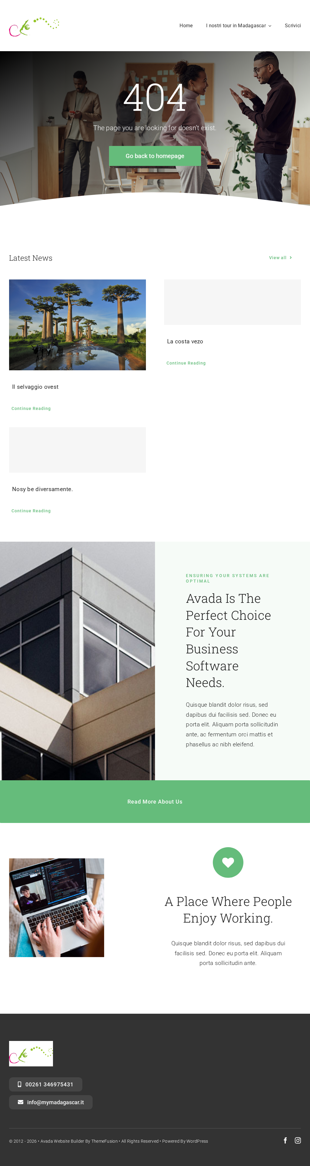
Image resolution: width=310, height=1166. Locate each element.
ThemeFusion (104, 1141)
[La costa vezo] (232, 302)
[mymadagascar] (34, 14)
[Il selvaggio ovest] (77, 324)
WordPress (197, 1141)
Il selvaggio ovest (35, 386)
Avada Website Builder (62, 1141)
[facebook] (285, 1141)
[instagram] (298, 1141)
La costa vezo (185, 341)
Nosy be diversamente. (42, 489)
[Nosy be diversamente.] (77, 450)
